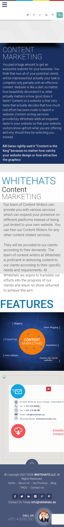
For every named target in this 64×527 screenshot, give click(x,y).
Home (11, 483)
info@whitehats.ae (35, 415)
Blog (53, 483)
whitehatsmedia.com (46, 419)
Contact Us (37, 487)
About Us (24, 483)
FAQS (24, 487)
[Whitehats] (15, 496)
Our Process (40, 483)
